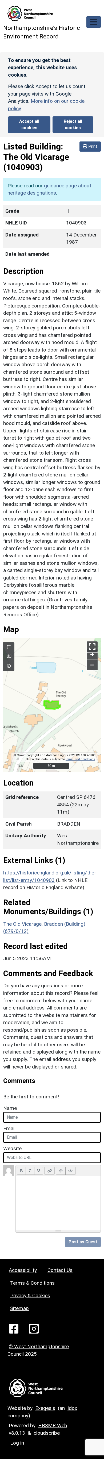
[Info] (8, 666)
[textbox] (58, 1203)
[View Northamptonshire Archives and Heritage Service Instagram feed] (34, 1328)
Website (12, 1148)
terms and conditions (80, 759)
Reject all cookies (73, 124)
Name (10, 1108)
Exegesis (45, 1408)
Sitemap (19, 1308)
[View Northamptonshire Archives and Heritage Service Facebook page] (13, 1328)
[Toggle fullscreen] (92, 646)
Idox (72, 1408)
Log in (17, 1443)
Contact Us (60, 1270)
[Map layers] (8, 647)
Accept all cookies (29, 124)
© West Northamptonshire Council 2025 (38, 1350)
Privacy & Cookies (30, 1295)
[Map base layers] (8, 656)
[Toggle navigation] (93, 22)
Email (9, 1128)
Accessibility (23, 1270)
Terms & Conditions (32, 1283)
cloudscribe (47, 1433)
